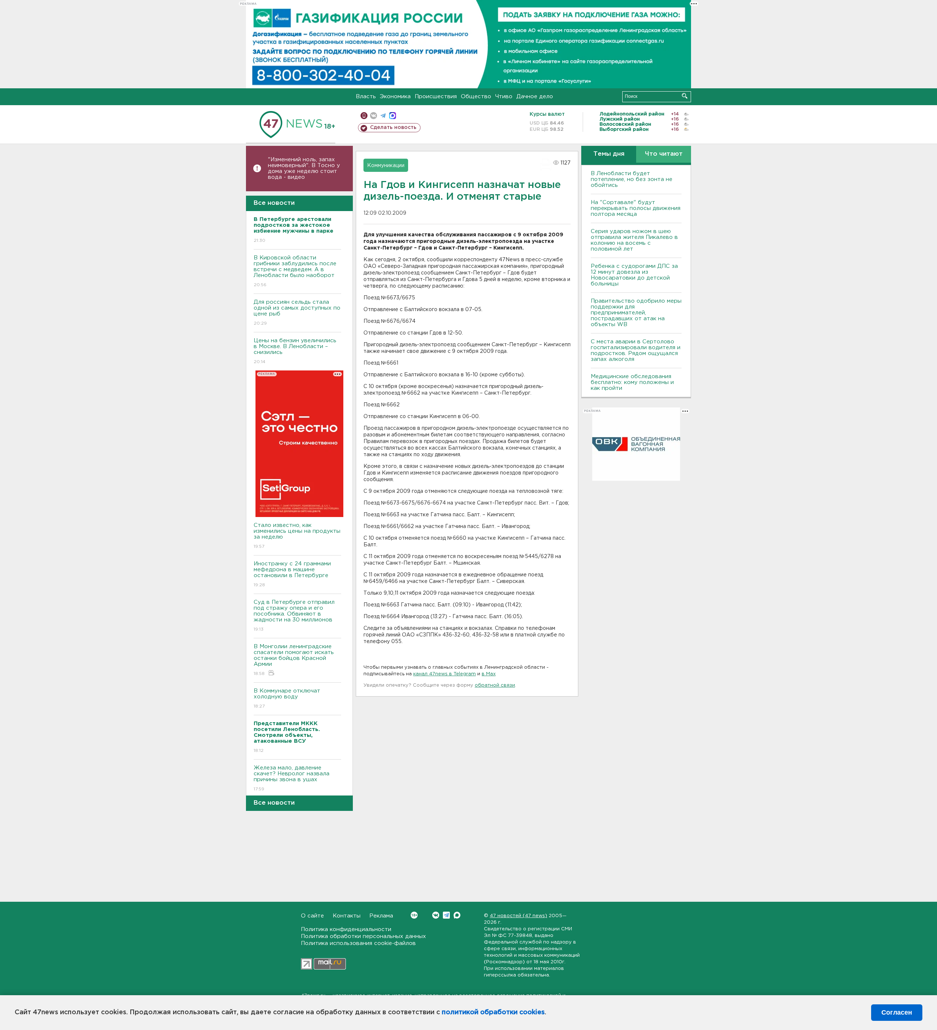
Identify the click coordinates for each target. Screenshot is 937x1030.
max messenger (392, 115)
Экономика (395, 96)
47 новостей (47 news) (518, 916)
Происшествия (436, 96)
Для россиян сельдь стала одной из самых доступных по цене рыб (297, 312)
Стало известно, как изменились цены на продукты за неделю (297, 536)
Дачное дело (534, 96)
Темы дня (608, 154)
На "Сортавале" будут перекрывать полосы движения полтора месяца (635, 208)
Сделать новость (393, 127)
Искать (684, 96)
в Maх (489, 674)
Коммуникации (385, 165)
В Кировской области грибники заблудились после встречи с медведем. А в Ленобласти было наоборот (295, 271)
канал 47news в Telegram (444, 674)
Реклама (381, 915)
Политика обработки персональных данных (363, 936)
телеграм (383, 115)
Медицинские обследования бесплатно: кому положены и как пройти (632, 382)
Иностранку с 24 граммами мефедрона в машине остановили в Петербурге (292, 574)
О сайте (312, 915)
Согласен (896, 1012)
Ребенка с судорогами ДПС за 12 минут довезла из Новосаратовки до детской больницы (634, 275)
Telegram (446, 915)
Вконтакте (435, 915)
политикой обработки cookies (493, 1012)
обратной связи (495, 685)
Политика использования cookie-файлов (358, 943)
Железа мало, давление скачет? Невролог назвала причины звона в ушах (291, 778)
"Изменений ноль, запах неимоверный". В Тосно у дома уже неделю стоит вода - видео (304, 168)
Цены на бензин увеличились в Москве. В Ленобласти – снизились (295, 351)
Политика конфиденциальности (346, 929)
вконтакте (373, 115)
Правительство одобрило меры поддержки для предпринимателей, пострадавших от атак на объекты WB (636, 313)
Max (456, 915)
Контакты (347, 915)
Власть (366, 96)
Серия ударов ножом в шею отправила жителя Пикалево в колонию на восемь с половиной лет (634, 240)
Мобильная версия (364, 115)
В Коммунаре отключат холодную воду (287, 698)
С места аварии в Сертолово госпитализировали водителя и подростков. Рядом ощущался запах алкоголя (635, 350)
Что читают (664, 154)
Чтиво (503, 96)
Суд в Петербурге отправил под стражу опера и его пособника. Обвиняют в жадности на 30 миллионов (294, 615)
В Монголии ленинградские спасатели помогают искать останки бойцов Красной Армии (294, 660)
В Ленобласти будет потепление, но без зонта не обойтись (631, 179)
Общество (476, 96)
